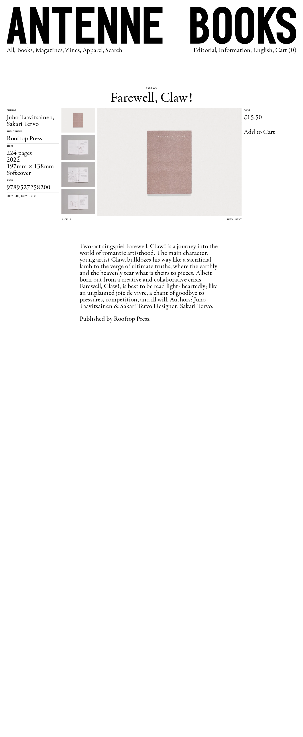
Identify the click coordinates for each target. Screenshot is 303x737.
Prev (230, 219)
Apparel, (93, 50)
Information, (235, 50)
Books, (25, 50)
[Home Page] (151, 25)
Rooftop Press (24, 138)
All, (11, 50)
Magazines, (49, 50)
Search (113, 50)
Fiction (151, 88)
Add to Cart (259, 132)
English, (263, 50)
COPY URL (13, 196)
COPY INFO (28, 196)
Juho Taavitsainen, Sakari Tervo (30, 121)
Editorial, (205, 50)
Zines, (73, 50)
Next (238, 219)
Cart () (285, 50)
